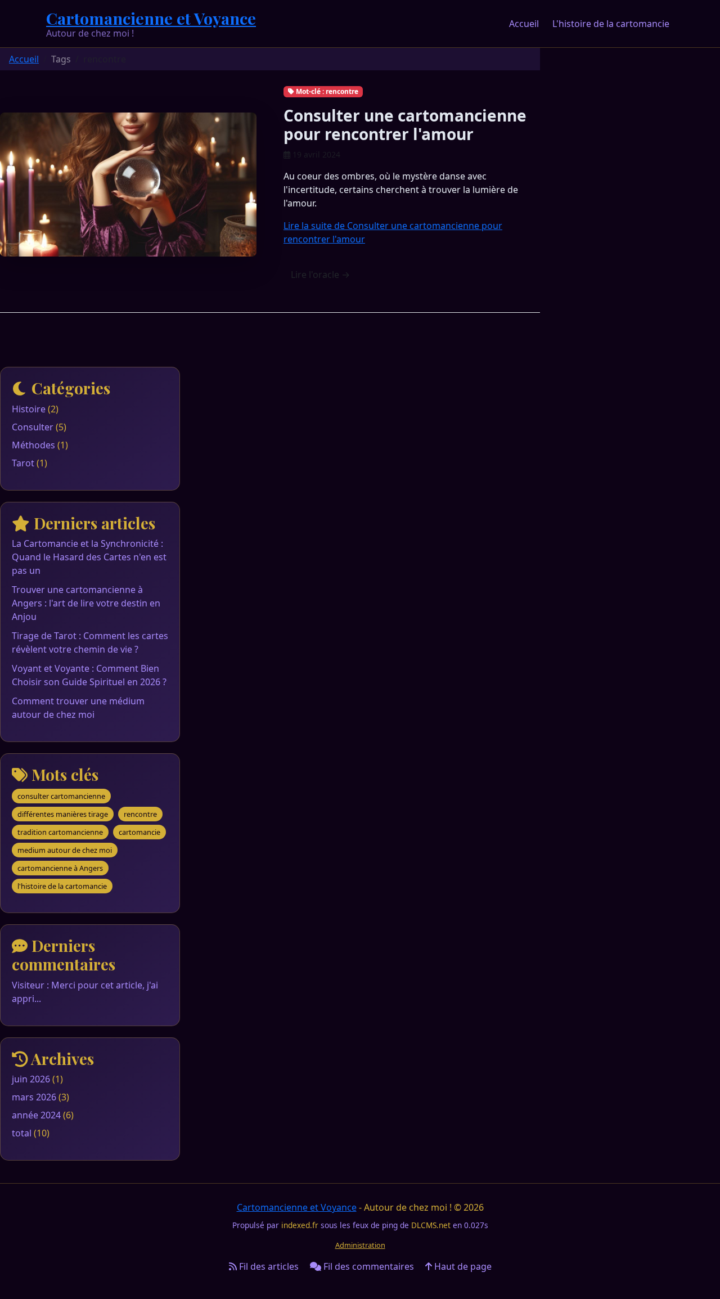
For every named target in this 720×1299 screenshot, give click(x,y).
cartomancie (139, 832)
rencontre (140, 814)
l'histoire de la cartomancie (62, 886)
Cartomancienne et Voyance (151, 18)
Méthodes (33, 445)
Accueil (524, 23)
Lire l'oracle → (320, 274)
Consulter (32, 427)
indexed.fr (299, 1225)
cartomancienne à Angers (60, 868)
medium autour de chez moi (64, 850)
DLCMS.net (431, 1225)
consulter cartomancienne (61, 796)
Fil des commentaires (367, 1266)
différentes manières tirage (62, 814)
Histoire (29, 409)
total (23, 1133)
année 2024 (36, 1115)
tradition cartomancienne (60, 832)
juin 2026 (31, 1079)
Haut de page (462, 1266)
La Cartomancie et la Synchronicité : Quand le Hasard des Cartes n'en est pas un (89, 557)
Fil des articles (268, 1266)
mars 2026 (34, 1097)
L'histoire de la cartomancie (610, 23)
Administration (360, 1245)
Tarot (23, 463)
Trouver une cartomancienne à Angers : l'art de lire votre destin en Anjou (86, 603)
